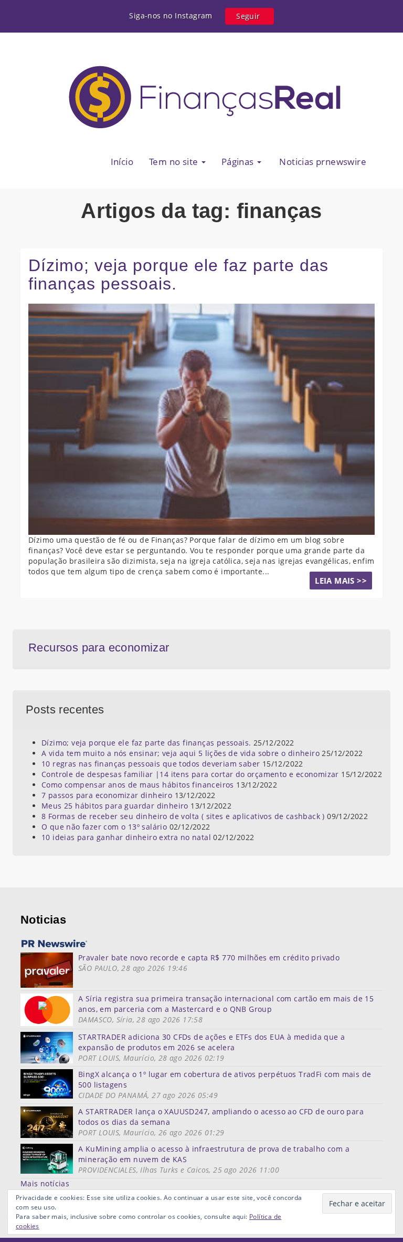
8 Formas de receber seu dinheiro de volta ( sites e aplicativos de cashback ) (183, 816)
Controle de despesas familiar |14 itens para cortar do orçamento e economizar (190, 774)
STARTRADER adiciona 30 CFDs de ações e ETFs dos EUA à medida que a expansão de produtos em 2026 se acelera (211, 1042)
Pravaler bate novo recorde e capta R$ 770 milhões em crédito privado (209, 957)
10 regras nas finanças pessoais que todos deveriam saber (150, 764)
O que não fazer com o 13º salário (104, 827)
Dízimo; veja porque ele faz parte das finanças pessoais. (178, 274)
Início (122, 162)
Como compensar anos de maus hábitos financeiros (137, 785)
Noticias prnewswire (321, 162)
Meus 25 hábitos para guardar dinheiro (114, 806)
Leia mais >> (341, 580)
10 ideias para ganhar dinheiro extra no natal (126, 837)
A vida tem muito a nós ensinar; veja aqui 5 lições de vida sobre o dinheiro (180, 753)
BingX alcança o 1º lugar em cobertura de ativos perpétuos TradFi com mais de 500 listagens (224, 1079)
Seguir (248, 16)
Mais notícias (44, 1183)
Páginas (238, 162)
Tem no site (174, 162)
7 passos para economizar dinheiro (106, 795)
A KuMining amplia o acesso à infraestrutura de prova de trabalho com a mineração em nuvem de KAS (213, 1154)
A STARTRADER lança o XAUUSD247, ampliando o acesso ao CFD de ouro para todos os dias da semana (221, 1116)
